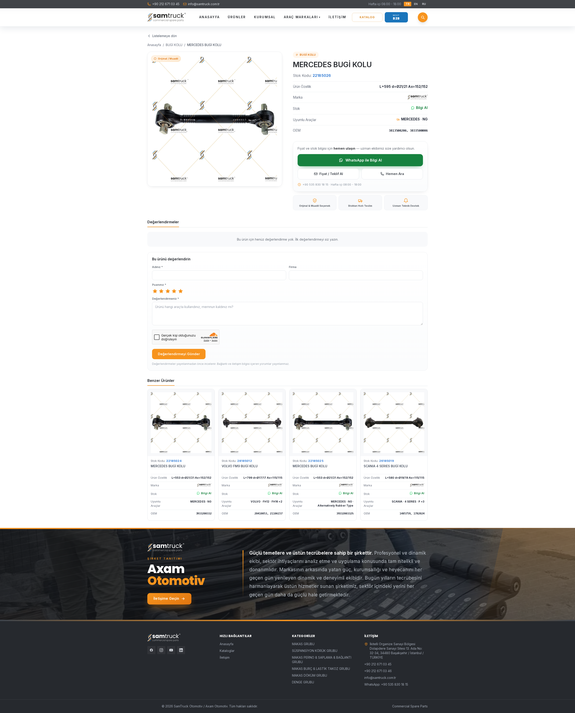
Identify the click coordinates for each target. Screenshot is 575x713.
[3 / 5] (168, 291)
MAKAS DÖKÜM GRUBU (309, 675)
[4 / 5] (174, 291)
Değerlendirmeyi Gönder (179, 354)
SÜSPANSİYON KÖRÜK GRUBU (314, 651)
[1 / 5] (155, 291)
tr (407, 4)
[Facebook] (151, 650)
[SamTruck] (166, 17)
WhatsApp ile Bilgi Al (363, 160)
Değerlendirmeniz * (165, 298)
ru (424, 4)
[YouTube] (171, 650)
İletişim (337, 17)
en (416, 4)
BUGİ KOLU (174, 45)
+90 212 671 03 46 (378, 671)
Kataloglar (227, 651)
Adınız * (157, 267)
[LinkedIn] (181, 650)
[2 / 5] (161, 291)
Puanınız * (159, 284)
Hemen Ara (395, 174)
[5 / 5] (181, 291)
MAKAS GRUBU (303, 644)
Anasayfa (209, 17)
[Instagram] (161, 650)
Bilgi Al (422, 108)
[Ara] (423, 17)
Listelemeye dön (164, 36)
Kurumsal (265, 17)
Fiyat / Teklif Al (331, 174)
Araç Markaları (302, 17)
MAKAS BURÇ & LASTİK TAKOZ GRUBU (321, 669)
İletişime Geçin (166, 598)
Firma (292, 267)
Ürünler (237, 17)
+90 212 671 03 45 (165, 4)
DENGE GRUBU (303, 682)
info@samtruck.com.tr (204, 4)
